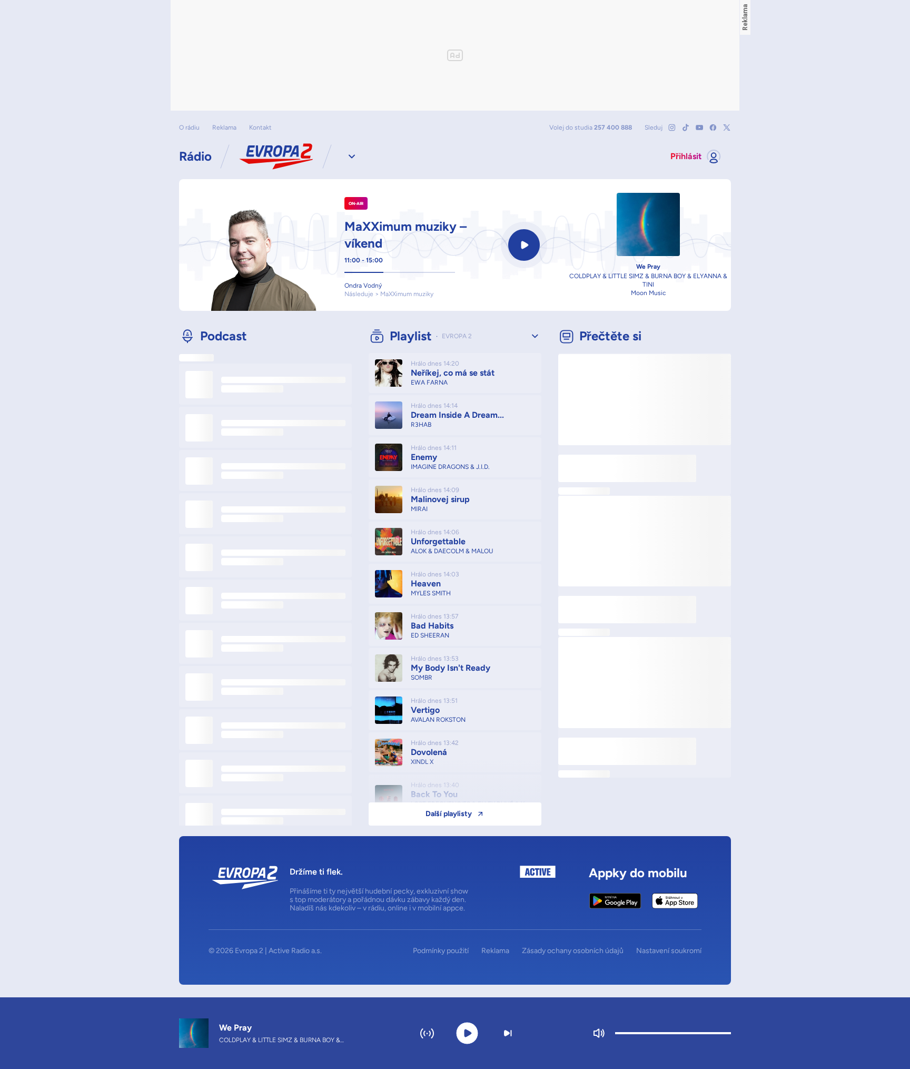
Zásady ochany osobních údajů (573, 951)
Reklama (224, 127)
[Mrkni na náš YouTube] (699, 127)
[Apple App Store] (674, 901)
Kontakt (260, 127)
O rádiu (189, 127)
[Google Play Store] (615, 901)
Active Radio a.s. (295, 950)
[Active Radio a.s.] (537, 889)
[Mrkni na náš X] (727, 127)
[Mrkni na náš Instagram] (672, 127)
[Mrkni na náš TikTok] (685, 127)
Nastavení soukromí (668, 951)
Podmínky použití (441, 951)
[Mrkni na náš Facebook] (713, 127)
